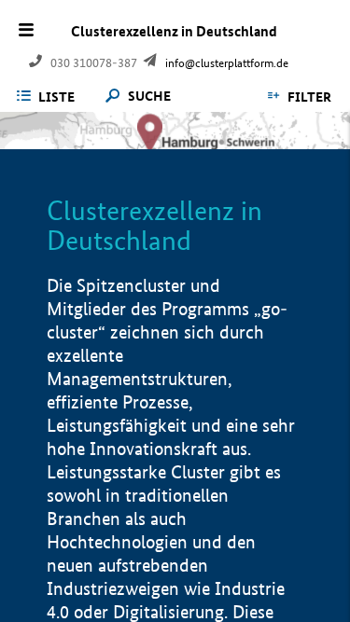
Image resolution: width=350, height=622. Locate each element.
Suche (149, 96)
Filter (309, 97)
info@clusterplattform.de (226, 63)
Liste (56, 97)
